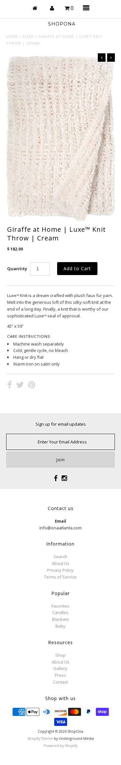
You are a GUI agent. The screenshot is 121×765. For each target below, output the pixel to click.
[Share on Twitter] (20, 385)
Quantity (17, 268)
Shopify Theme (40, 738)
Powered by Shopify (60, 745)
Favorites (60, 606)
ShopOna (62, 24)
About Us (60, 563)
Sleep (28, 36)
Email (60, 521)
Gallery (60, 668)
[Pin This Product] (31, 385)
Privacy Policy (60, 570)
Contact (60, 682)
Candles (60, 612)
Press (60, 675)
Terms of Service (60, 577)
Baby (60, 626)
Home (12, 36)
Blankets (60, 619)
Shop (60, 655)
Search (60, 556)
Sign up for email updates (60, 424)
